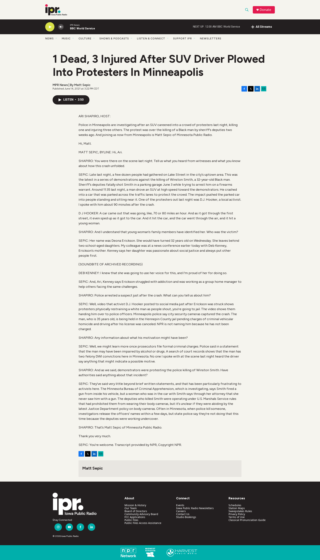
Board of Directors (135, 511)
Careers (181, 511)
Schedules (235, 505)
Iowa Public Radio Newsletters (195, 508)
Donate (265, 10)
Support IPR (182, 38)
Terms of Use (237, 517)
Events (180, 505)
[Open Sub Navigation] (56, 38)
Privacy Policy (237, 514)
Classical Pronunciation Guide (247, 520)
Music (66, 38)
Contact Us (182, 514)
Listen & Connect (151, 38)
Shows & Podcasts (114, 38)
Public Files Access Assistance (142, 523)
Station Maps (237, 508)
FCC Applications (134, 517)
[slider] (66, 27)
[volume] (61, 27)
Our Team (130, 508)
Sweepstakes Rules (240, 511)
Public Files (131, 520)
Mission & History (135, 505)
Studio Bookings (186, 517)
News (49, 38)
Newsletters (210, 38)
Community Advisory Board (141, 514)
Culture (85, 38)
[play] (50, 27)
